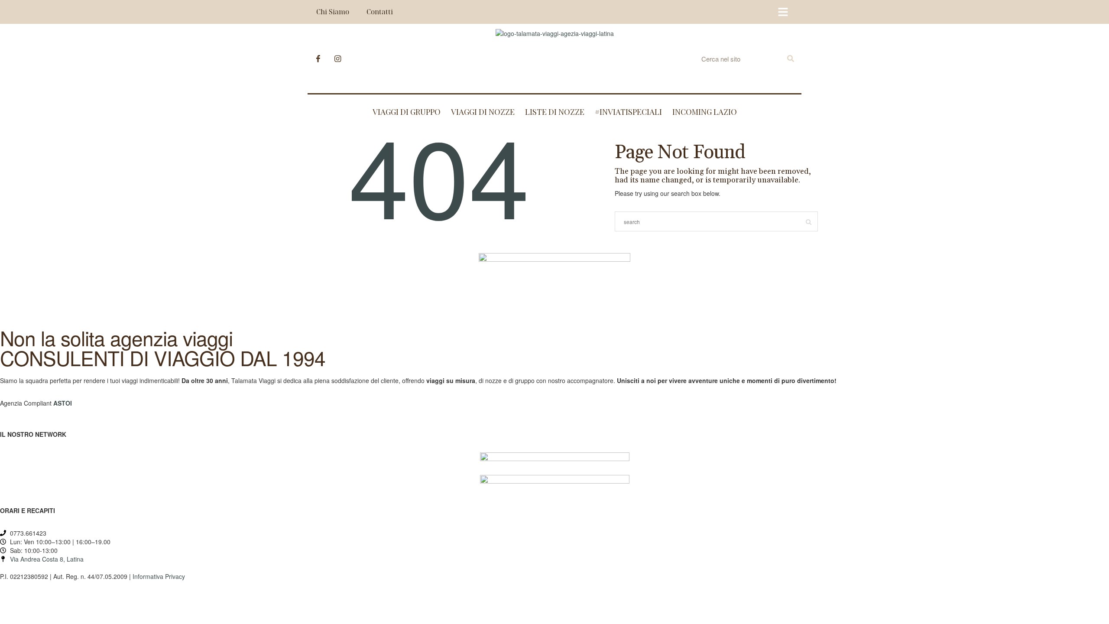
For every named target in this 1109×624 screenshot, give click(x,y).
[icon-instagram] (338, 58)
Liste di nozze (554, 112)
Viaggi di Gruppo (407, 112)
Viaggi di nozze (483, 112)
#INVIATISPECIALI (628, 112)
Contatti (379, 11)
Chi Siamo (332, 11)
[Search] (790, 58)
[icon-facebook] (320, 58)
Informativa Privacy (159, 576)
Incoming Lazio (704, 112)
